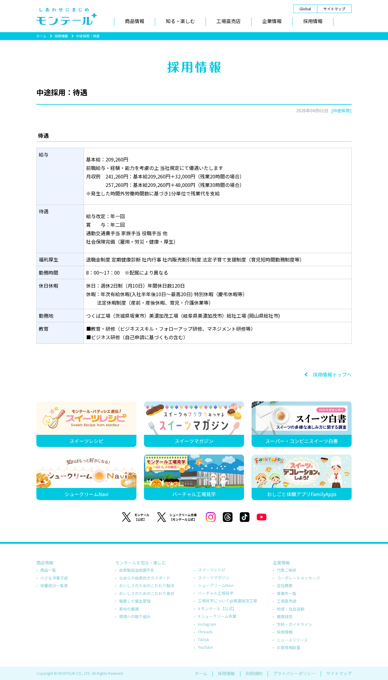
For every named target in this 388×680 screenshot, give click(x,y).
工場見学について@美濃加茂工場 (227, 601)
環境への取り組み (135, 616)
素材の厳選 (129, 609)
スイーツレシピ (212, 570)
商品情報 (134, 21)
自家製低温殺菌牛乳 (137, 570)
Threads (205, 631)
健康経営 (285, 616)
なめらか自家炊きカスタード (144, 578)
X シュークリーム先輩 (217, 616)
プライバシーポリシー (294, 673)
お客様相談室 (288, 647)
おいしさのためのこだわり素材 (146, 593)
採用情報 (313, 21)
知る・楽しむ (180, 21)
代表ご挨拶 (286, 570)
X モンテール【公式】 (217, 608)
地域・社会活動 (290, 609)
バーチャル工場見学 (215, 593)
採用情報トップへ (332, 374)
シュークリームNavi (215, 585)
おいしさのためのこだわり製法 (146, 585)
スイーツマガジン (213, 577)
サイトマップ (334, 8)
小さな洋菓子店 (54, 578)
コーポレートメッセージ (298, 578)
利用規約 (254, 673)
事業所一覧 (286, 593)
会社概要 (285, 585)
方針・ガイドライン (294, 624)
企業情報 (272, 21)
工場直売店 (228, 21)
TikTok (203, 639)
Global (305, 8)
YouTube (205, 647)
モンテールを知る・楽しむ (140, 563)
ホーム (41, 35)
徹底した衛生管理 (135, 601)
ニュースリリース (292, 640)
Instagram (207, 624)
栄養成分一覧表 (54, 585)
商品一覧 (48, 570)
